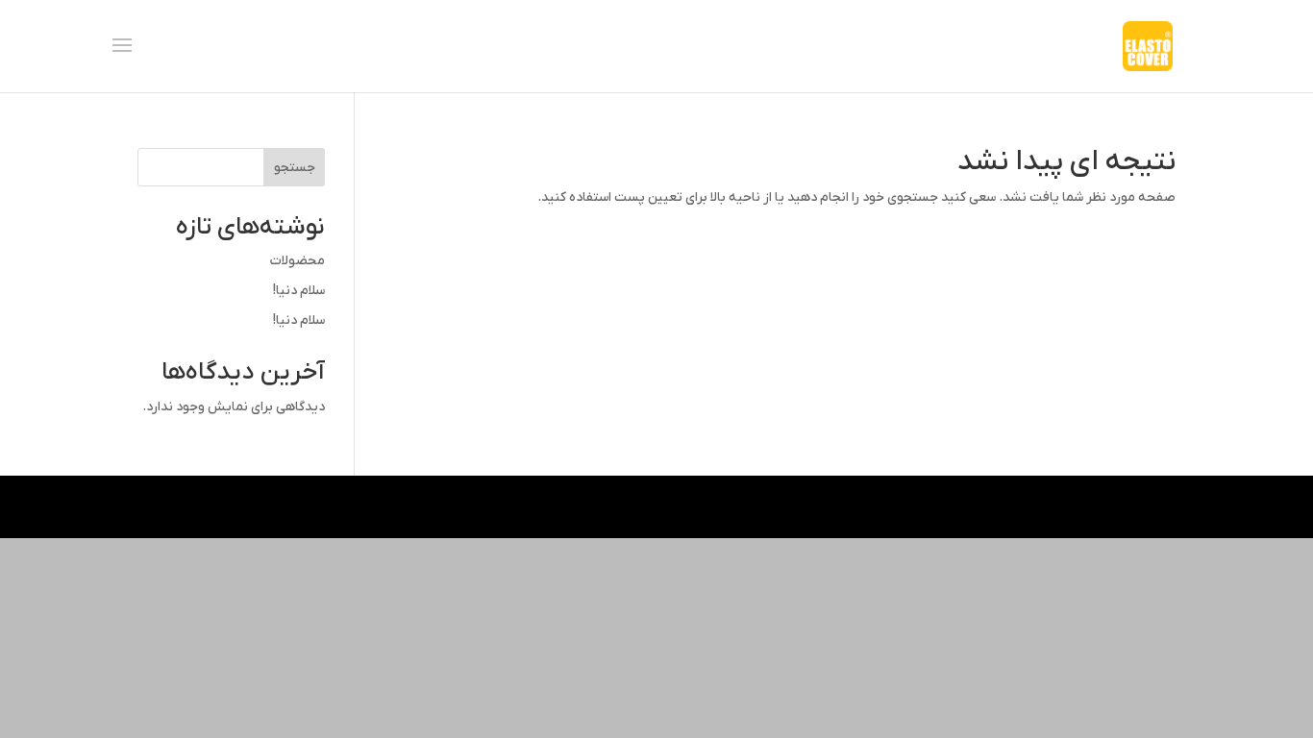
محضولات (297, 261)
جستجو (294, 168)
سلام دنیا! (299, 291)
